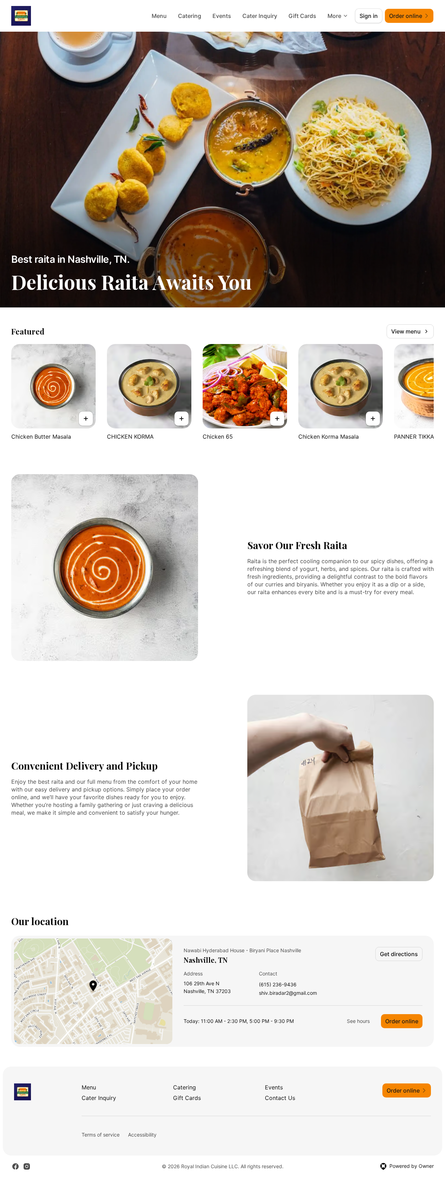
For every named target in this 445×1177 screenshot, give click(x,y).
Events (221, 15)
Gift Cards (302, 15)
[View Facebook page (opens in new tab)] (15, 1166)
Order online (401, 1021)
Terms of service (101, 1135)
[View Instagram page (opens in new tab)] (27, 1166)
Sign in (369, 15)
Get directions (399, 953)
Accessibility (142, 1135)
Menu (159, 15)
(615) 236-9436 (278, 984)
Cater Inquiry (259, 15)
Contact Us (280, 1097)
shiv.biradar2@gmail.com (288, 993)
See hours (358, 1021)
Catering (189, 15)
